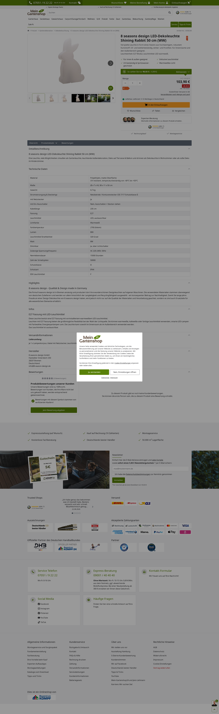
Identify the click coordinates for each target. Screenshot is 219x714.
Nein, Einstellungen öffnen (124, 372)
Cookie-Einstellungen (123, 363)
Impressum (114, 378)
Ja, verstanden (94, 372)
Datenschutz (105, 378)
